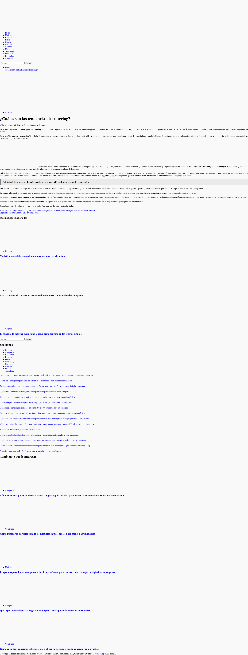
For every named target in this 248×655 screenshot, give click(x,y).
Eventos (8, 37)
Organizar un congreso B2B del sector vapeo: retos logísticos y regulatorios (30, 451)
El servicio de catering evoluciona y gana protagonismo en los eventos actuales (41, 333)
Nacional (9, 44)
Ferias (7, 40)
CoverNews (98, 654)
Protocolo (9, 54)
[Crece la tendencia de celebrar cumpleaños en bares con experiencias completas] (19, 286)
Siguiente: (19, 213)
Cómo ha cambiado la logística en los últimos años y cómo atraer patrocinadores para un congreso (40, 435)
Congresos (9, 42)
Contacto (9, 58)
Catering (8, 47)
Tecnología (9, 51)
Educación (9, 56)
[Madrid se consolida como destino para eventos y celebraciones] (19, 247)
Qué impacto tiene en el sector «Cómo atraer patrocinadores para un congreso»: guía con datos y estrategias (43, 440)
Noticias (8, 35)
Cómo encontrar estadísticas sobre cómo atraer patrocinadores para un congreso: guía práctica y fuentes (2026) (45, 446)
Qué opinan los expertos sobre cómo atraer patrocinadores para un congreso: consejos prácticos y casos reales (44, 419)
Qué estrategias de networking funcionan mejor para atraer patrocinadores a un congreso (36, 402)
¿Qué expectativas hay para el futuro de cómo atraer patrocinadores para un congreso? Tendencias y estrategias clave (47, 424)
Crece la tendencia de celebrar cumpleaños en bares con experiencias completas (41, 295)
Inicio (7, 33)
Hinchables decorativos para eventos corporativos (20, 429)
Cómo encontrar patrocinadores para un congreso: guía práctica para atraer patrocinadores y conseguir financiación (46, 375)
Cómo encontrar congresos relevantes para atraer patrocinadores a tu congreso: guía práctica (37, 397)
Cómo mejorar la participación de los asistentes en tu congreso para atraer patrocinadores (36, 381)
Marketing (9, 49)
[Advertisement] (124, 91)
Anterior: (47, 210)
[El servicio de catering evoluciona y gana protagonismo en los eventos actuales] (19, 324)
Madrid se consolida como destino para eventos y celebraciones (33, 256)
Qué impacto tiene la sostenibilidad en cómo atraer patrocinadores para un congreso (34, 408)
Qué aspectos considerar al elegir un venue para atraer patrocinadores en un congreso (34, 391)
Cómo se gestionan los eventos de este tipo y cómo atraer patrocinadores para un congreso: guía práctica (42, 413)
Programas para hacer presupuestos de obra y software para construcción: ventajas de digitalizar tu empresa (43, 386)
